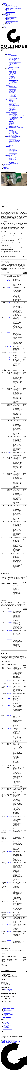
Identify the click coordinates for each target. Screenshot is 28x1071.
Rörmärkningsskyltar (14, 58)
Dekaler (8, 85)
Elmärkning (9, 155)
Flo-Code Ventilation (14, 60)
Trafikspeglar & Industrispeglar (16, 127)
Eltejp (10, 158)
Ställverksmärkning (13, 163)
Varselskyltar (12, 69)
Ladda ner (8, 9)
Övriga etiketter (12, 151)
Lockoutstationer (13, 132)
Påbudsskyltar (12, 73)
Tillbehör (11, 145)
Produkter (5, 53)
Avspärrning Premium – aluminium (17, 115)
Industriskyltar (12, 101)
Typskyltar (11, 104)
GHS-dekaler (12, 95)
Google (9, 452)
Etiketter (8, 146)
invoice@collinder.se (10, 990)
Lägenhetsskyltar (13, 109)
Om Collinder (6, 14)
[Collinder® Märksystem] (14, 47)
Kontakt (5, 26)
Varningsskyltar (12, 71)
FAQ (4, 3)
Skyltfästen (11, 83)
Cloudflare (9, 346)
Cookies (8, 23)
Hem (2, 202)
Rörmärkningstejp (13, 55)
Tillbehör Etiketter (13, 153)
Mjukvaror (11, 142)
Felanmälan (9, 5)
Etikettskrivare (12, 137)
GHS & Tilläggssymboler (15, 62)
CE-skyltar (11, 108)
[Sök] (2, 50)
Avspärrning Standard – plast (15, 117)
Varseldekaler (12, 86)
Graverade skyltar (10, 99)
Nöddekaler (12, 92)
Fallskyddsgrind (12, 119)
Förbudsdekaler (12, 89)
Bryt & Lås (8, 128)
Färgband (11, 148)
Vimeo (8, 280)
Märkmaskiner (12, 139)
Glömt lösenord (6, 1025)
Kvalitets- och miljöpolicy (12, 21)
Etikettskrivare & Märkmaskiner (13, 136)
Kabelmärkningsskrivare (14, 140)
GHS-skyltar (12, 77)
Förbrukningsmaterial (14, 141)
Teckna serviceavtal (10, 12)
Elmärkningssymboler (14, 156)
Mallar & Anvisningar (11, 10)
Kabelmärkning (12, 159)
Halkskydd (11, 122)
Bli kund (5, 1)
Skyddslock (12, 124)
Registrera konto (7, 1023)
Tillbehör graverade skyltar (15, 110)
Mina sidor (5, 1022)
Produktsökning (4, 48)
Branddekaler (12, 91)
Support (5, 4)
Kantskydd (11, 123)
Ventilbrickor (12, 100)
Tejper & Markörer (13, 126)
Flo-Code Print (12, 59)
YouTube (9, 680)
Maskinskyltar (12, 103)
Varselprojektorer (13, 114)
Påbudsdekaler (12, 90)
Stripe (8, 287)
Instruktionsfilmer (7, 1010)
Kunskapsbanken (7, 24)
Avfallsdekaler (12, 94)
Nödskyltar (11, 76)
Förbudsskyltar (12, 72)
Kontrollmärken (12, 96)
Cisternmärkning (13, 63)
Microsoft (9, 611)
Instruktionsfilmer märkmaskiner (13, 8)
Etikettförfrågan (12, 154)
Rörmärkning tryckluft (14, 66)
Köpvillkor (8, 19)
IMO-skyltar (12, 81)
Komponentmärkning (14, 105)
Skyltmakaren (6, 164)
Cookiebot (3, 257)
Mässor (8, 15)
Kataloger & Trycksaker (11, 17)
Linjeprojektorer (13, 113)
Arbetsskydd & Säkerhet (11, 112)
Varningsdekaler (13, 87)
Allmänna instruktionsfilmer (12, 6)
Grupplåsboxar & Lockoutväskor (16, 133)
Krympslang (12, 162)
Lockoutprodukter (13, 131)
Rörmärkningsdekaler (14, 57)
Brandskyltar (12, 74)
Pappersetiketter (12, 149)
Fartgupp (11, 121)
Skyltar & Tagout (13, 135)
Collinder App (9, 13)
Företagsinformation (10, 18)
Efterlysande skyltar (13, 80)
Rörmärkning (9, 54)
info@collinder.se (8, 989)
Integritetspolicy (10, 22)
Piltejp (10, 64)
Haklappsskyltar (13, 107)
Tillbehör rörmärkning (14, 67)
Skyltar (8, 68)
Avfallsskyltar (12, 78)
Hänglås (11, 130)
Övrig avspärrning (13, 118)
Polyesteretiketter (13, 150)
